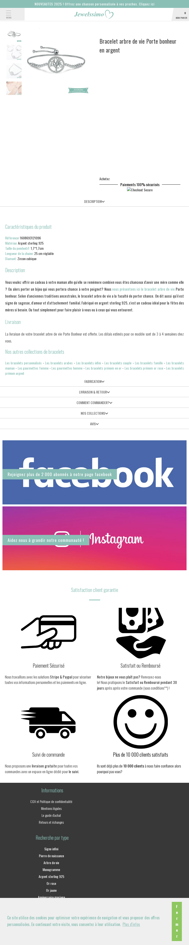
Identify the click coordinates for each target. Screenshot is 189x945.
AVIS (93, 423)
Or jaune (51, 890)
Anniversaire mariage (51, 897)
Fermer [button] (176, 921)
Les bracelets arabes (59, 362)
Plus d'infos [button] (131, 924)
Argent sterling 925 (51, 876)
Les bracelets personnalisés (23, 362)
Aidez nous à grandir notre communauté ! (46, 540)
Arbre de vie (51, 862)
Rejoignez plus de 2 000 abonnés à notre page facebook (60, 474)
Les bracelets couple (117, 362)
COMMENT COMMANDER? (93, 402)
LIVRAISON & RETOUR (93, 391)
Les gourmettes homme (66, 368)
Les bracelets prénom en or (103, 368)
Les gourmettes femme (33, 368)
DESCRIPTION (93, 201)
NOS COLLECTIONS (93, 413)
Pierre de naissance (51, 855)
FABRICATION (92, 381)
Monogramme (51, 869)
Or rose (51, 883)
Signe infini (51, 848)
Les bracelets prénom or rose (144, 368)
